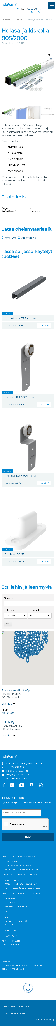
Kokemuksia (10, 925)
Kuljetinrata (10, 902)
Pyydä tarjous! (11, 935)
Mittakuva (10, 237)
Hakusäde (10, 610)
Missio (7, 917)
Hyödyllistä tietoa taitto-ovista (19, 875)
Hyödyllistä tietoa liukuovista (18, 856)
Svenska (40, 9)
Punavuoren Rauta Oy (16, 690)
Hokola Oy (8, 722)
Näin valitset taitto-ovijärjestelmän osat (22, 888)
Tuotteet (18, 19)
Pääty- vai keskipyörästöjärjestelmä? (21, 884)
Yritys (5, 912)
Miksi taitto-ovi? (12, 880)
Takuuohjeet (9, 961)
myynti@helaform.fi (17, 774)
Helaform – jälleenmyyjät (16, 921)
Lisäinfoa (7, 703)
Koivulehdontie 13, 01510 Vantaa (24, 763)
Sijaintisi (8, 598)
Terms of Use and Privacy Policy (16, 1007)
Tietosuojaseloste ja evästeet (14, 1013)
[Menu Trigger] (51, 5)
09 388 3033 (18, 767)
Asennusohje (28, 237)
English (31, 9)
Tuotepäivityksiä (10, 945)
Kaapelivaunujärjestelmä (16, 906)
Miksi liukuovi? (11, 861)
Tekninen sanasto (11, 941)
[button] (49, 55)
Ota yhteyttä (9, 930)
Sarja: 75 (7, 314)
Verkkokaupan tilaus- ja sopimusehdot (23, 965)
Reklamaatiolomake (13, 969)
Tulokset (33, 610)
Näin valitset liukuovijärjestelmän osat (22, 869)
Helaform (9, 4)
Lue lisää (44, 325)
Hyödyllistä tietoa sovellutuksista (21, 893)
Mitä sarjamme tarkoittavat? (18, 865)
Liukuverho (10, 898)
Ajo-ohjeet (8, 712)
